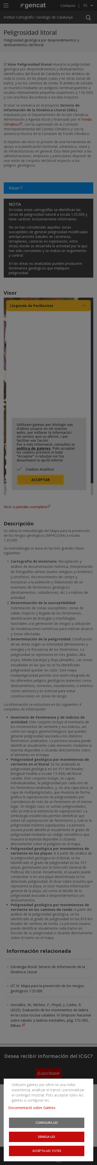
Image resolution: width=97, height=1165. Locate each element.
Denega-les (46, 1137)
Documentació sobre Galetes (33, 1107)
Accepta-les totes (46, 1151)
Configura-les (47, 1123)
